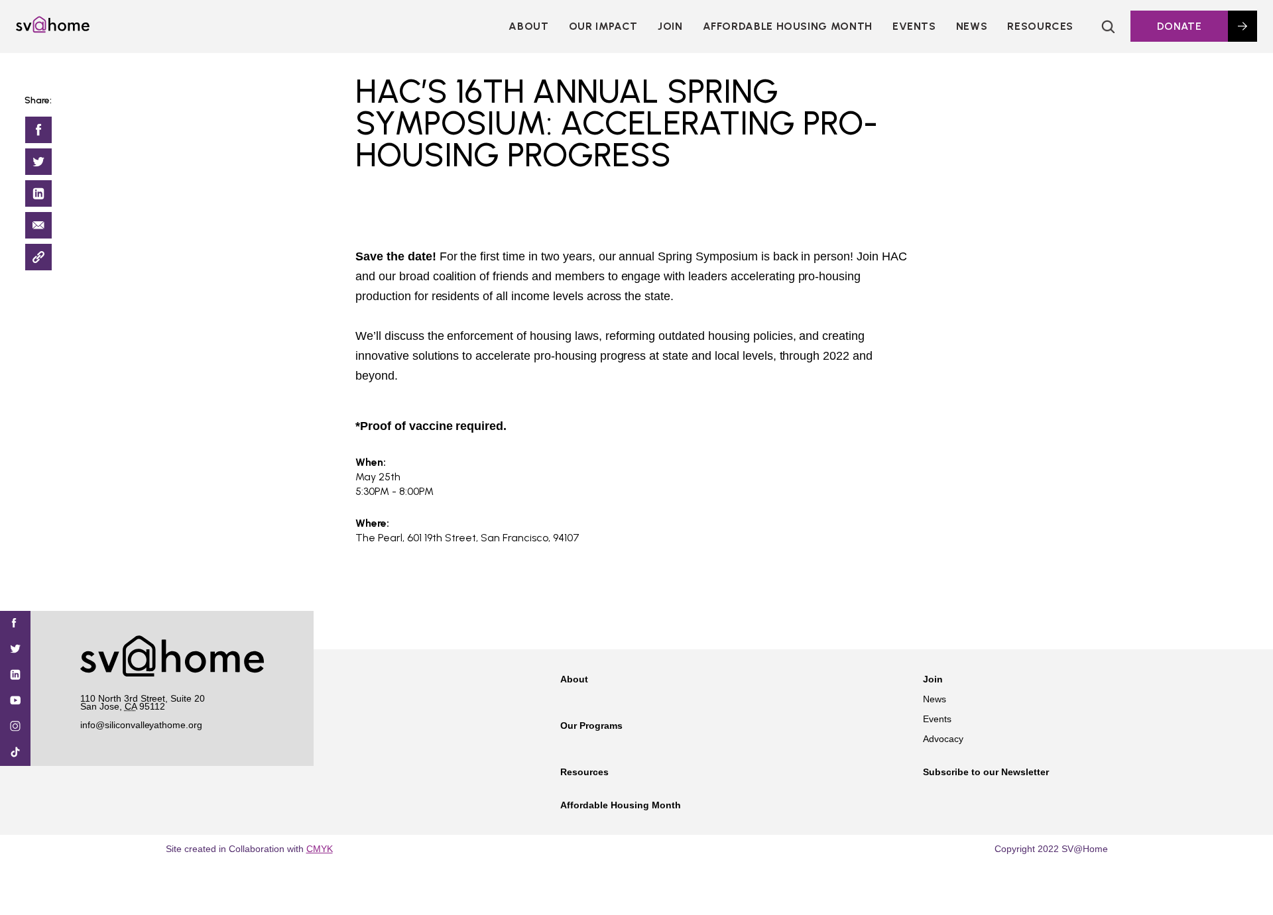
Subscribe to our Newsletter (986, 772)
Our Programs (591, 725)
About (528, 26)
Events (914, 26)
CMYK (319, 848)
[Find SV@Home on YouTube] (15, 701)
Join (933, 679)
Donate (1179, 26)
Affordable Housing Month (788, 26)
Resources (1040, 26)
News (972, 26)
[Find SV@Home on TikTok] (15, 753)
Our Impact (603, 26)
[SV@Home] (53, 29)
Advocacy (943, 738)
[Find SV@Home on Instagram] (15, 727)
